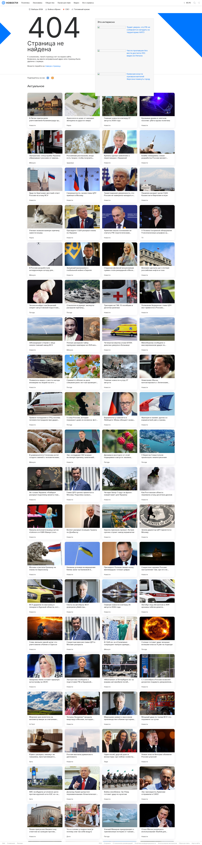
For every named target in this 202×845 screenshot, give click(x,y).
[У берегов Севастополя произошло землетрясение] (157, 447)
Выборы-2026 (37, 9)
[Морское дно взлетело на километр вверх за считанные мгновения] (44, 709)
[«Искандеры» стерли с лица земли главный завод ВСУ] (44, 334)
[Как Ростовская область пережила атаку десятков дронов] (157, 484)
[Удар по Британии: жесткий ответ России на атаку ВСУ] (44, 185)
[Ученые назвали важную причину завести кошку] (44, 222)
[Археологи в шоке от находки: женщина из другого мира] (82, 110)
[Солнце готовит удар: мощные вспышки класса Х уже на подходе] (157, 634)
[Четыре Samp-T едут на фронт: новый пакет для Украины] (119, 484)
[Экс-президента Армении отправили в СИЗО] (157, 783)
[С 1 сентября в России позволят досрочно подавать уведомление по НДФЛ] (157, 671)
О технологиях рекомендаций (123, 843)
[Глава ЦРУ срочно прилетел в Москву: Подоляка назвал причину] (82, 484)
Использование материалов (167, 843)
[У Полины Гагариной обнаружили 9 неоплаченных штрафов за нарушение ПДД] (157, 222)
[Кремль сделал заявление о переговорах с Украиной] (119, 147)
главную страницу (52, 66)
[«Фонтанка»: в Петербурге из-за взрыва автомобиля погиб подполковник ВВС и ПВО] (119, 671)
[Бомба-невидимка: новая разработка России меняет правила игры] (157, 147)
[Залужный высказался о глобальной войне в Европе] (82, 260)
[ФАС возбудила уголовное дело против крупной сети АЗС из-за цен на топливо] (44, 783)
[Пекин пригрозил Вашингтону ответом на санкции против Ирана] (44, 821)
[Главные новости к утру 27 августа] (119, 372)
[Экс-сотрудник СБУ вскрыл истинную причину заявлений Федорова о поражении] (82, 447)
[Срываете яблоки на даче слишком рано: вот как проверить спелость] (82, 372)
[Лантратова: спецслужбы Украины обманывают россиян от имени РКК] (44, 147)
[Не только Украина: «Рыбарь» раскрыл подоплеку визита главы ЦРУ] (44, 484)
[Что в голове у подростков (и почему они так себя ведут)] (82, 821)
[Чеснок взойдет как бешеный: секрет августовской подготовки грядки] (44, 297)
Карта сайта (196, 843)
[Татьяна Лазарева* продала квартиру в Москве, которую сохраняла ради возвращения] (82, 709)
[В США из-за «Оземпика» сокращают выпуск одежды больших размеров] (119, 634)
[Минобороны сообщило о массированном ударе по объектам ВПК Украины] (157, 334)
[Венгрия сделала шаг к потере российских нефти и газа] (157, 260)
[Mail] (3, 3)
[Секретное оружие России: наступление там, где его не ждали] (157, 559)
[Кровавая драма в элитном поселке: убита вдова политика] (157, 110)
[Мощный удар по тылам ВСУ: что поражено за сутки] (157, 709)
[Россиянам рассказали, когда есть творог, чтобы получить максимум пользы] (82, 147)
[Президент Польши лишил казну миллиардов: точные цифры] (119, 559)
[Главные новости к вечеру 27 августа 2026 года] (119, 110)
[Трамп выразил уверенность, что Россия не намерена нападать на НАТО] (119, 185)
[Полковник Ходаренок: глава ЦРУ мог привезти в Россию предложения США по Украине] (157, 297)
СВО (67, 9)
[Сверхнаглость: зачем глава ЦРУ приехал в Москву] (82, 185)
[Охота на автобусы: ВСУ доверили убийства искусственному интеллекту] (82, 596)
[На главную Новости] (11, 3)
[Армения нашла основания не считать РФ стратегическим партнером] (119, 222)
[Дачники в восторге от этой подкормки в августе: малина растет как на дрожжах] (119, 447)
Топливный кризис (82, 9)
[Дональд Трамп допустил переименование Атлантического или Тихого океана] (82, 783)
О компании (11, 843)
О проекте (107, 843)
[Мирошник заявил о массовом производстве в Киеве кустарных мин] (119, 709)
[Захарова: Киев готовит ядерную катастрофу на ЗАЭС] (44, 671)
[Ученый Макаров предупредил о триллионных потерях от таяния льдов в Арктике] (119, 821)
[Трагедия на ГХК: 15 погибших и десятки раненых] (119, 297)
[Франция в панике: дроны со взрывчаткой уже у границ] (157, 409)
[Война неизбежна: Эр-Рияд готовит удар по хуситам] (119, 783)
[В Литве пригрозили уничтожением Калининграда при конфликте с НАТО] (44, 110)
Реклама (20, 843)
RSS (100, 843)
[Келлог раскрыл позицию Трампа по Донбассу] (82, 522)
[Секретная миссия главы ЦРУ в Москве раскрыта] (82, 634)
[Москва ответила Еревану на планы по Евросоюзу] (44, 559)
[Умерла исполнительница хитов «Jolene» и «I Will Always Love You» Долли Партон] (44, 522)
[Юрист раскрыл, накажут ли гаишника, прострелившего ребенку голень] (44, 746)
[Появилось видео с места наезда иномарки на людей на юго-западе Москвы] (44, 372)
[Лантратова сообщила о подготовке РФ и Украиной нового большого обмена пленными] (82, 671)
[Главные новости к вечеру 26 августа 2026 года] (119, 596)
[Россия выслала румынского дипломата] (82, 746)
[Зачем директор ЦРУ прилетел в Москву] (157, 522)
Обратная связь (184, 843)
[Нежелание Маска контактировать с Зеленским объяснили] (157, 372)
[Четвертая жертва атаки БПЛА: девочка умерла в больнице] (119, 334)
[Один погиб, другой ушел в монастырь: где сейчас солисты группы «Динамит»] (119, 746)
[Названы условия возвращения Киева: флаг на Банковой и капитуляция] (82, 559)
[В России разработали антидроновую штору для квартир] (44, 260)
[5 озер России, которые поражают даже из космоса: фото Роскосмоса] (82, 409)
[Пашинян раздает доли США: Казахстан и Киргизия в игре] (157, 185)
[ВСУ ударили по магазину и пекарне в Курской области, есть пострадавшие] (44, 596)
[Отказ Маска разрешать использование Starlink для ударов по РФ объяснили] (157, 821)
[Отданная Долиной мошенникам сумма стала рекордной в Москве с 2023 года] (119, 260)
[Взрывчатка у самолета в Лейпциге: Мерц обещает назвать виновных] (119, 409)
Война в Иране (54, 9)
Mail (3, 843)
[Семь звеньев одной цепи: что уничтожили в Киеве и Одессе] (44, 634)
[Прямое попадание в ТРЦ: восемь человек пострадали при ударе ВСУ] (44, 409)
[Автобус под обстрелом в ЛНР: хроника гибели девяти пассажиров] (157, 596)
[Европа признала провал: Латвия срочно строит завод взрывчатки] (119, 522)
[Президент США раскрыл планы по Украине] (82, 222)
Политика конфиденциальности (145, 843)
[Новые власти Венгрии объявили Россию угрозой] (157, 746)
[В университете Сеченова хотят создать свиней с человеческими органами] (44, 447)
